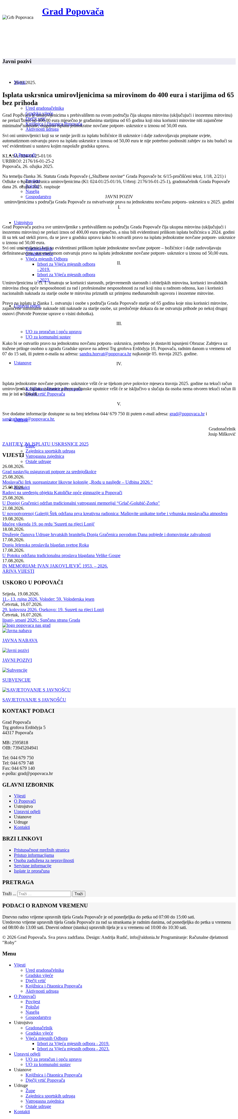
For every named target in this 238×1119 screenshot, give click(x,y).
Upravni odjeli (27, 811)
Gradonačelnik (39, 1027)
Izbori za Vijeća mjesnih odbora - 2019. (73, 1043)
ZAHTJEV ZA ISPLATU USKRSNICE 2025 (45, 443)
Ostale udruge (38, 461)
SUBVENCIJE (16, 680)
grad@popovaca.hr (187, 413)
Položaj (32, 1006)
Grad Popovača (73, 11)
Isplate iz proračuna (32, 870)
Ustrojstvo (23, 222)
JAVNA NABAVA (20, 640)
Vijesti (20, 795)
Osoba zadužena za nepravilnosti (44, 860)
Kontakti (22, 827)
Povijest (33, 1001)
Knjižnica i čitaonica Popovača (54, 985)
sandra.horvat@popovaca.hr (105, 353)
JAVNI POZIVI (17, 660)
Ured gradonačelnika (45, 108)
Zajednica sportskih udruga (50, 450)
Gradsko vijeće (39, 975)
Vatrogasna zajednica (45, 456)
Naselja (32, 191)
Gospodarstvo (38, 196)
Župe (30, 1090)
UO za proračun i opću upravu (54, 331)
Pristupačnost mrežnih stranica (41, 849)
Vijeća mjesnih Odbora (47, 258)
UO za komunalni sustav (48, 336)
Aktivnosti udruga (42, 129)
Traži (79, 894)
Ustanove (22, 362)
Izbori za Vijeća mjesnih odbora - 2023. (73, 1048)
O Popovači (25, 801)
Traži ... (9, 893)
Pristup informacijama (34, 855)
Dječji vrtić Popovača (45, 393)
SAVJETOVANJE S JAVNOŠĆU (34, 699)
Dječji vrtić (36, 980)
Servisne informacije (32, 865)
